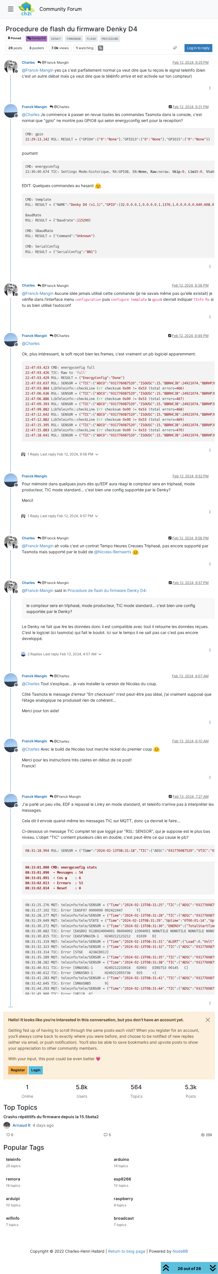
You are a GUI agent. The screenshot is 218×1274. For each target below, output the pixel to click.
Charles (28, 62)
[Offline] (13, 66)
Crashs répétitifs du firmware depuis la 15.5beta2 (51, 1116)
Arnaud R (21, 1125)
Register (18, 1070)
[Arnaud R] (6, 1125)
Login (35, 1070)
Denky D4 (38, 38)
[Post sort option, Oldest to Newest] (175, 48)
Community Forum (60, 9)
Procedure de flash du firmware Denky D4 (107, 590)
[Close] (207, 1020)
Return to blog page (126, 1251)
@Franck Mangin (55, 62)
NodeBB (180, 1251)
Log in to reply (198, 48)
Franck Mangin (34, 107)
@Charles (61, 107)
